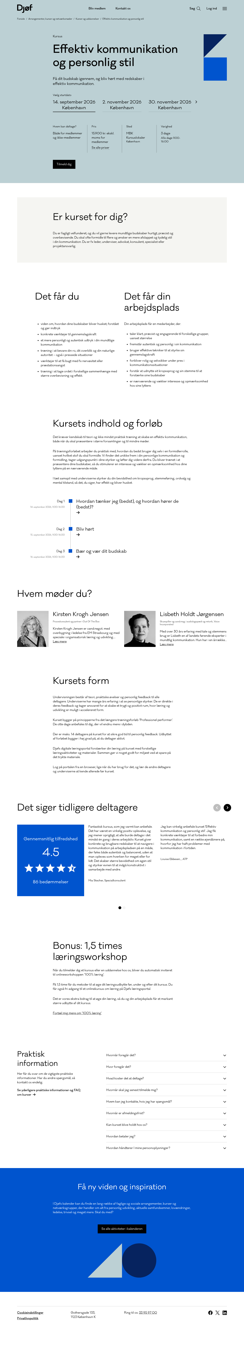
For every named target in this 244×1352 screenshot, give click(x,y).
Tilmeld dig (64, 164)
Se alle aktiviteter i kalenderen (122, 1229)
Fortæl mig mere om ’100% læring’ (77, 1013)
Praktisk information (37, 1058)
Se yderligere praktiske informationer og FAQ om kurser (48, 1092)
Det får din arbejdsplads (151, 302)
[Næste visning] (227, 807)
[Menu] (225, 8)
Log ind (211, 9)
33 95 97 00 (148, 1313)
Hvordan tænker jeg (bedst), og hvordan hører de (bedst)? (127, 504)
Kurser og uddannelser (87, 18)
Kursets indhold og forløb (107, 424)
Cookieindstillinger (30, 1313)
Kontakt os (123, 9)
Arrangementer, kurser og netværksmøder (50, 18)
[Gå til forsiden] (25, 8)
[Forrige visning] (217, 807)
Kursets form (81, 681)
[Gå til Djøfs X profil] (217, 1313)
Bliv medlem (97, 9)
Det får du (57, 297)
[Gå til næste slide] (196, 102)
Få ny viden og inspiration (122, 1187)
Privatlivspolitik (27, 1318)
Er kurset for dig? (90, 217)
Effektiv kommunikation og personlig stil (123, 18)
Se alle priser (100, 148)
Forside (21, 18)
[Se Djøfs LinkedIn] (225, 1313)
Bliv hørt (85, 529)
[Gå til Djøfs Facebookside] (210, 1313)
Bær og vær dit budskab (101, 551)
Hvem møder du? (54, 594)
